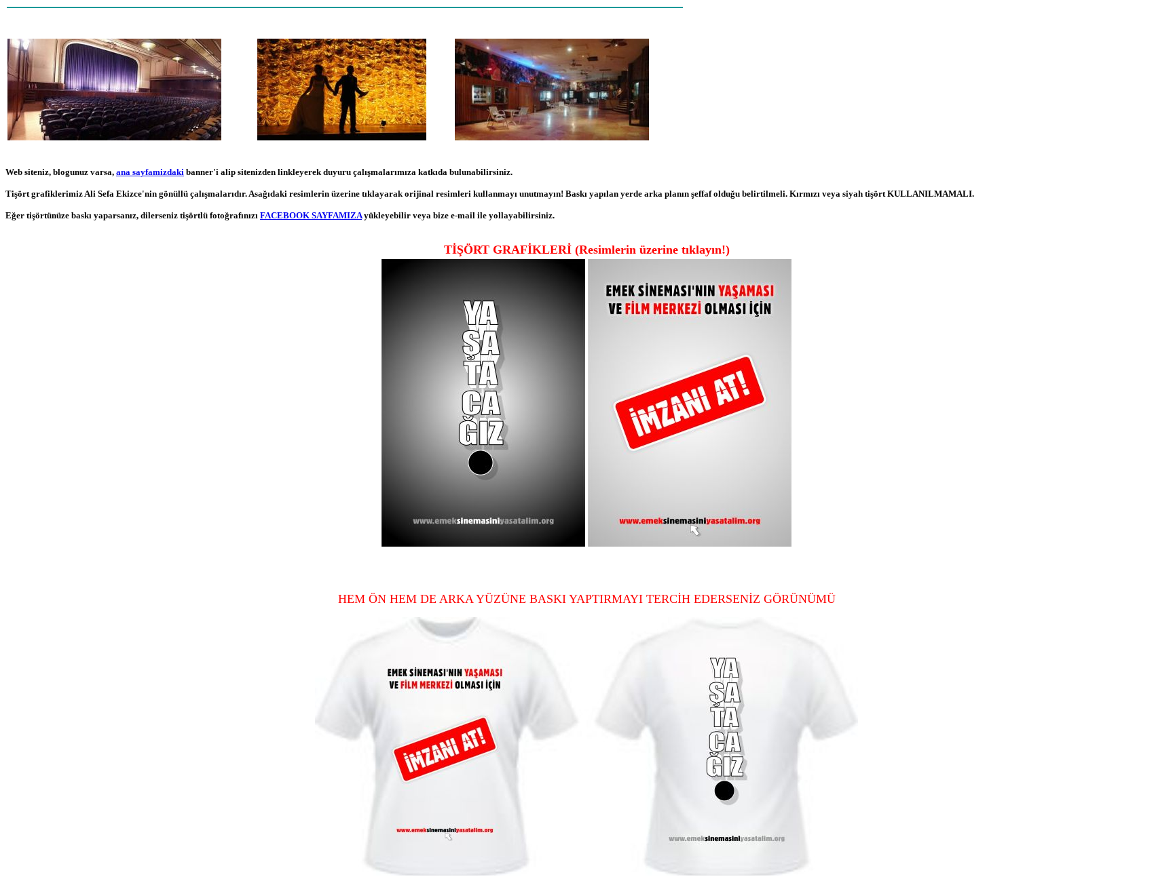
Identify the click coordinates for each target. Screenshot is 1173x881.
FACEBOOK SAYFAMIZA (311, 215)
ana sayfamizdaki (150, 172)
